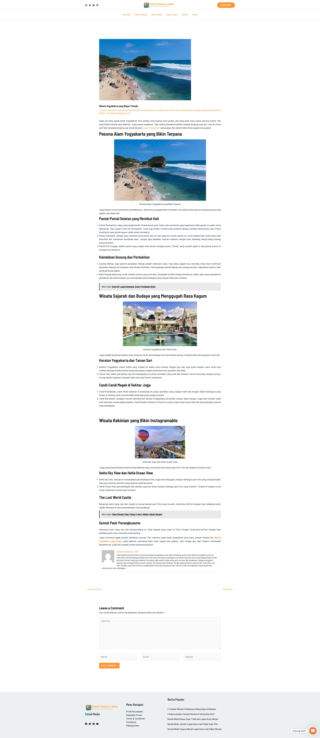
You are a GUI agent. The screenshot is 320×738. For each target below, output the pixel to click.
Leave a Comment (107, 110)
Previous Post (93, 589)
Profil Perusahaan (134, 711)
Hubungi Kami (132, 725)
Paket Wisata (141, 14)
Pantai (183, 110)
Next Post (229, 589)
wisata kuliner (207, 110)
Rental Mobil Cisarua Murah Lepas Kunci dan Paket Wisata (195, 729)
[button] (226, 5)
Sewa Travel (172, 14)
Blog (146, 110)
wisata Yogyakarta (151, 128)
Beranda (126, 14)
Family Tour (174, 110)
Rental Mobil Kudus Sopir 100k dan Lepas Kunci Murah (193, 719)
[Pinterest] (97, 5)
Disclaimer (131, 722)
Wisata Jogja (193, 110)
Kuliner (185, 14)
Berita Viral (138, 110)
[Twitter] (90, 724)
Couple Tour (162, 110)
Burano (152, 110)
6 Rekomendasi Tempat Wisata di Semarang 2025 (191, 714)
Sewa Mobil (156, 14)
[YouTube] (97, 724)
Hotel (194, 14)
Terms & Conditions (135, 718)
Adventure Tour (125, 110)
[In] (93, 5)
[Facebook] (90, 5)
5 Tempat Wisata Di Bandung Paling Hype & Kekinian (192, 709)
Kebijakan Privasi (134, 715)
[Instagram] (86, 5)
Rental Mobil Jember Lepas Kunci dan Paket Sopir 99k (193, 724)
